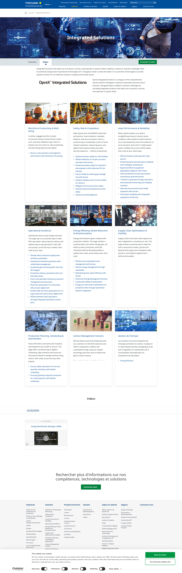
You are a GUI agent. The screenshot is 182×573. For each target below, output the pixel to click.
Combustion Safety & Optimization (88, 282)
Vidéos (85, 517)
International (123, 2)
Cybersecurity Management (86, 195)
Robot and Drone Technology (107, 532)
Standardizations (107, 541)
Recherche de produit (128, 517)
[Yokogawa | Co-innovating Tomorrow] (34, 4)
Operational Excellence (39, 230)
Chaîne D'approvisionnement (33, 522)
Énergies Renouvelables (34, 531)
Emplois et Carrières (100, 2)
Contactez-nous (148, 6)
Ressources (87, 514)
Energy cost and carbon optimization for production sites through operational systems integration (91, 288)
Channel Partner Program (126, 527)
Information (68, 510)
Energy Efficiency (126, 361)
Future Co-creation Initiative (108, 544)
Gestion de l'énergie (128, 335)
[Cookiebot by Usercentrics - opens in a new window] (18, 568)
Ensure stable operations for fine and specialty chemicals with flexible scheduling (45, 369)
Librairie (105, 6)
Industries (62, 6)
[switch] (65, 568)
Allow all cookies (160, 555)
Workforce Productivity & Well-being (43, 130)
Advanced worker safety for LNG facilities (91, 156)
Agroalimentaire (31, 537)
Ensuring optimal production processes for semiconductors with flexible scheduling (45, 378)
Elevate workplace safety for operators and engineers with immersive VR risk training (90, 168)
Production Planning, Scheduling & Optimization (46, 337)
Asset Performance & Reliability (134, 128)
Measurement (68, 515)
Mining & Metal (31, 534)
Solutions (74, 6)
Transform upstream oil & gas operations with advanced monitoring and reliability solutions (136, 182)
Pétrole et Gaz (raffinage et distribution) (34, 517)
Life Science (68, 529)
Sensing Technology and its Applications (110, 537)
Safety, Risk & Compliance (86, 128)
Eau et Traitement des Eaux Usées (33, 546)
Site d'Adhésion (113, 2)
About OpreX (106, 517)
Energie (28, 528)
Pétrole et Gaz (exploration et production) (31, 511)
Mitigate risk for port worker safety (89, 186)
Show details (114, 569)
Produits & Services (90, 6)
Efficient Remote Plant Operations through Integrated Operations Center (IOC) (45, 300)
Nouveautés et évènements (69, 2)
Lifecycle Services (69, 526)
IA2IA (104, 523)
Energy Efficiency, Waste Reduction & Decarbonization (90, 232)
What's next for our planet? (108, 510)
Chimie (28, 525)
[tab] (33, 410)
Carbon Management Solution (88, 335)
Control (66, 513)
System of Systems (108, 520)
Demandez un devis (147, 62)
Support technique (127, 510)
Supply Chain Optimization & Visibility (132, 232)
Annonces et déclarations (72, 531)
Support (134, 6)
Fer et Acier (29, 543)
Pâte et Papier (30, 540)
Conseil (66, 518)
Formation (67, 534)
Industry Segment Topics (110, 514)
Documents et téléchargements (88, 510)
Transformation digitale (109, 526)
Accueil (31, 13)
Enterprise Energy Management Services (91, 279)
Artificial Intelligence (108, 529)
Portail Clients (125, 520)
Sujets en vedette (120, 6)
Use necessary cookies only (160, 562)
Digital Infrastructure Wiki (110, 548)
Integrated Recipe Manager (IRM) (46, 426)
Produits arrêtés (69, 537)
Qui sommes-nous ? (86, 2)
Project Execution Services (69, 522)
